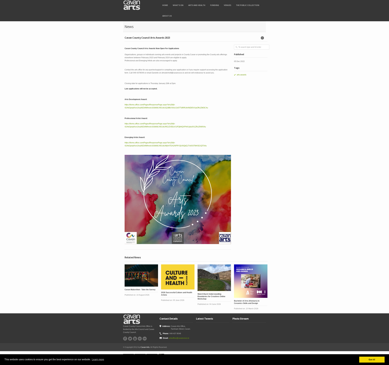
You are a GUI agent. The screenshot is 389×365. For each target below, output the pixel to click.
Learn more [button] (98, 359)
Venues (227, 5)
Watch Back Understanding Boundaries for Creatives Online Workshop (211, 296)
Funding (214, 5)
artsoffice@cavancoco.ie (179, 338)
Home (165, 5)
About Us (167, 16)
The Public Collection (247, 5)
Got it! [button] (372, 359)
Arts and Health (196, 5)
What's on (178, 5)
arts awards (241, 75)
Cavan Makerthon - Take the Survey (140, 290)
